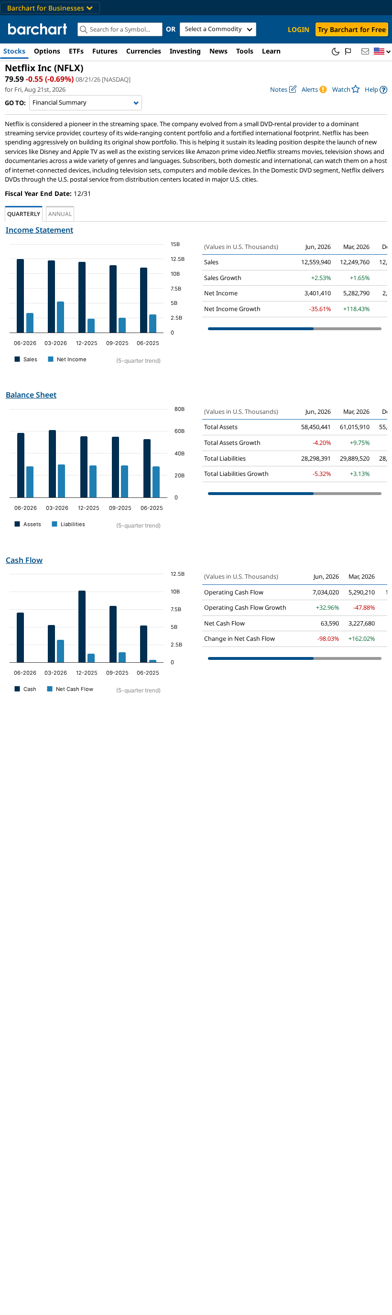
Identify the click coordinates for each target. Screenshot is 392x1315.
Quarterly (23, 213)
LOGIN (298, 29)
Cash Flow (24, 560)
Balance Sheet (31, 394)
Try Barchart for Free (352, 29)
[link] (376, 89)
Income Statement (39, 230)
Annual (60, 213)
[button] (382, 52)
